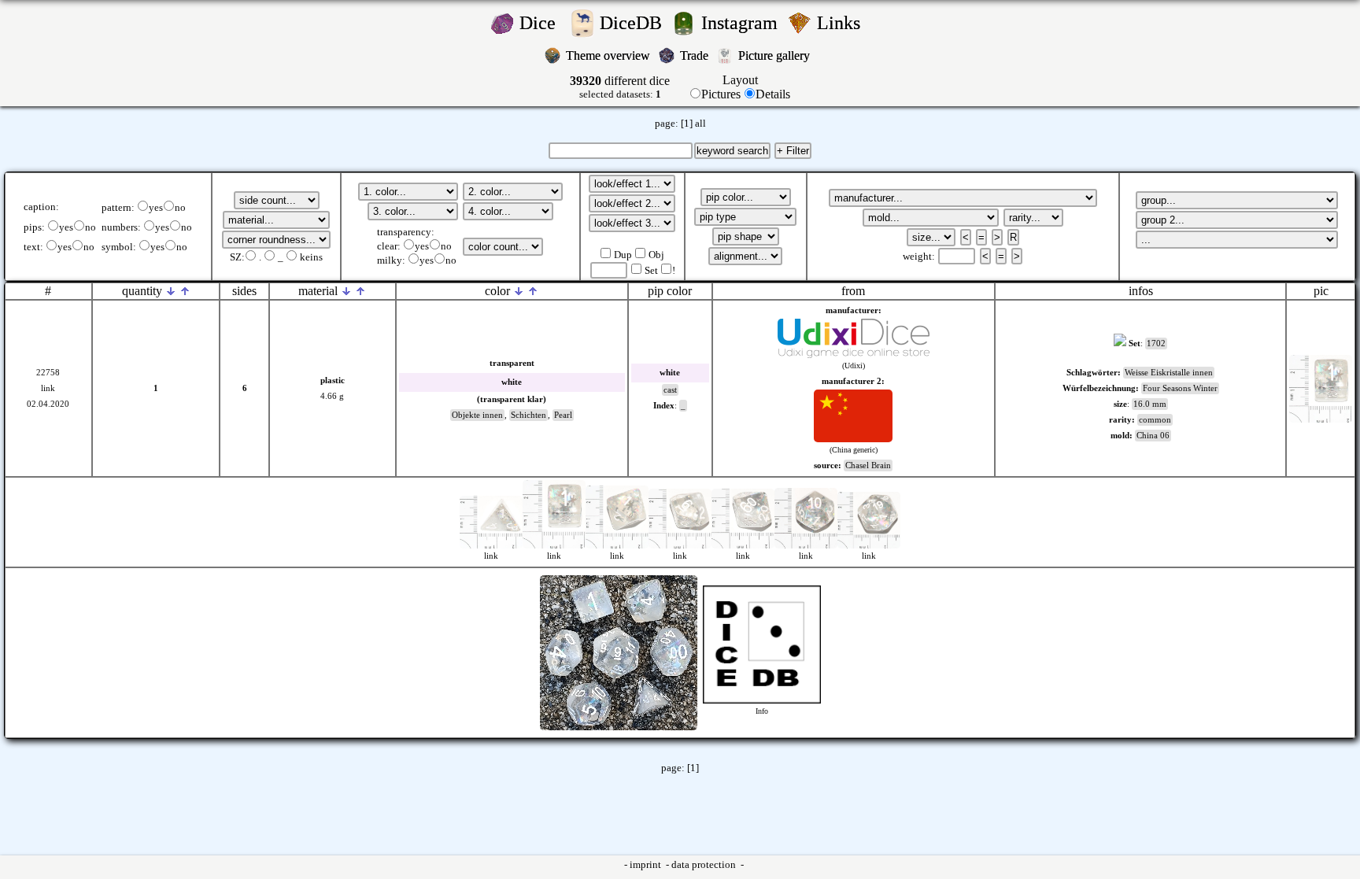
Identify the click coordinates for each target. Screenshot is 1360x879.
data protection (704, 864)
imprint (646, 864)
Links (843, 23)
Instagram (741, 23)
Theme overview (609, 55)
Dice (542, 23)
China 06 (1153, 435)
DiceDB (633, 23)
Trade (695, 55)
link (48, 388)
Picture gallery (777, 55)
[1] (687, 123)
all (700, 123)
